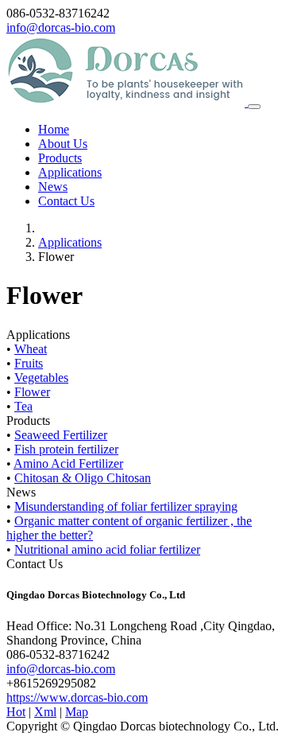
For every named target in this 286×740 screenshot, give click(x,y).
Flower (32, 392)
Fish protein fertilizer (66, 449)
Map (76, 712)
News (53, 186)
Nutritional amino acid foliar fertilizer (107, 549)
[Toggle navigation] (254, 106)
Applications (70, 172)
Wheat (30, 349)
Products (60, 158)
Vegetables (41, 377)
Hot (15, 712)
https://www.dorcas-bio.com (77, 697)
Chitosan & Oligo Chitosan (82, 478)
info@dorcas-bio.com (60, 27)
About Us (62, 143)
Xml (45, 712)
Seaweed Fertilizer (60, 435)
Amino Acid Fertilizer (68, 463)
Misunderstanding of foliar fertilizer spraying (126, 506)
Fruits (28, 363)
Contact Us (66, 201)
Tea (23, 406)
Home (53, 129)
